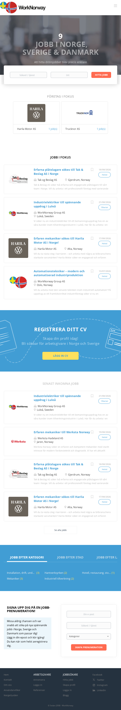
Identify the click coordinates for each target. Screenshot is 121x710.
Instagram (102, 685)
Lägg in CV (60, 356)
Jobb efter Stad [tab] (70, 557)
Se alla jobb (60, 530)
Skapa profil (69, 684)
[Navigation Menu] (115, 5)
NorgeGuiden (11, 695)
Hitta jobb (68, 679)
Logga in (37, 684)
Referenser (39, 690)
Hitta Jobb (101, 74)
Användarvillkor (12, 690)
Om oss (8, 684)
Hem (6, 674)
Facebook (97, 674)
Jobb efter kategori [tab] (27, 557)
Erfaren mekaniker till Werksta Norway (62, 432)
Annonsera (39, 679)
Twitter (100, 679)
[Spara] (92, 170)
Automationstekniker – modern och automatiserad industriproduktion (59, 273)
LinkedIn (101, 690)
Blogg (66, 695)
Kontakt (8, 679)
